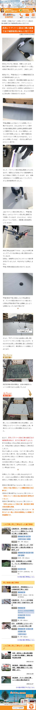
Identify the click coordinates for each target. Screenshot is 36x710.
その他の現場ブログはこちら (25, 687)
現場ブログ (11, 21)
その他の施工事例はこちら (26, 577)
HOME (4, 21)
